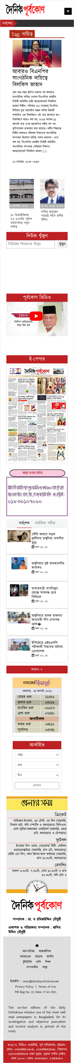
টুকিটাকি (27, 962)
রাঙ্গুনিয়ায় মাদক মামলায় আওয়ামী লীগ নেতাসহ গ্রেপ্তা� (47, 620)
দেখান (37, 785)
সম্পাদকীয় (32, 967)
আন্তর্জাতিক (45, 951)
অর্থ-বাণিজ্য (29, 951)
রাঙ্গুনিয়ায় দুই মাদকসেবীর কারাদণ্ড (48, 565)
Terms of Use (47, 987)
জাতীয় (50, 957)
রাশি (38, 962)
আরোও (35, 669)
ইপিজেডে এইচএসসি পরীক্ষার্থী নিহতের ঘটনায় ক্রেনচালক (47, 647)
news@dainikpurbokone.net (41, 981)
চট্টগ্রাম (38, 957)
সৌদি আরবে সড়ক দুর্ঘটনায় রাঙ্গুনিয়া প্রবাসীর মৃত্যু (48, 538)
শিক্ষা (48, 962)
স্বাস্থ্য (44, 967)
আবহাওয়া (25, 957)
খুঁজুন (62, 244)
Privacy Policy (24, 987)
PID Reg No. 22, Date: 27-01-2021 (36, 992)
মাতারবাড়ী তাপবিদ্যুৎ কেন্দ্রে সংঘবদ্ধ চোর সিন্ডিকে (45, 593)
